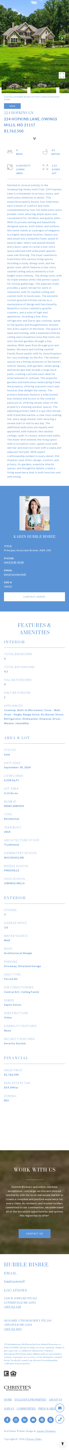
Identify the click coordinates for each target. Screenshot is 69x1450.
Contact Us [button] (34, 1233)
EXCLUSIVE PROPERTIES (30, 1400)
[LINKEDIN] (24, 1420)
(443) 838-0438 (14, 562)
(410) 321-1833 (13, 1329)
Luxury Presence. (46, 1431)
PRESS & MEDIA (48, 1409)
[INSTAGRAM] (16, 1420)
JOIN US (9, 1409)
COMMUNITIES (26, 1409)
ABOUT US (55, 1400)
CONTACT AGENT (34, 596)
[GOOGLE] (50, 1420)
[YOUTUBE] (33, 1420)
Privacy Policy (34, 1439)
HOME (8, 1400)
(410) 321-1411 (12, 1307)
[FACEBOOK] (7, 1420)
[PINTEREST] (42, 1420)
